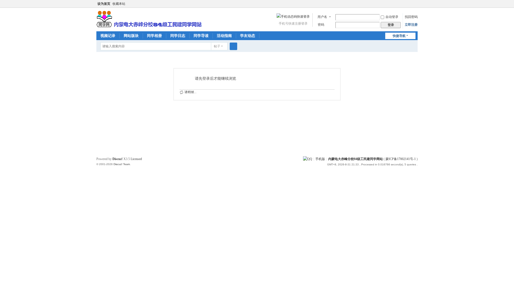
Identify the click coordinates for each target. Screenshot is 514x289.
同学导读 (201, 36)
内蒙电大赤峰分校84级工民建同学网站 (355, 159)
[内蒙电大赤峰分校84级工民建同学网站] (149, 18)
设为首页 (103, 4)
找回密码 (411, 17)
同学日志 (177, 36)
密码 (321, 24)
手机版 (320, 159)
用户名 (322, 17)
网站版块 (131, 36)
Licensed (136, 159)
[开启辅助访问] (410, 3)
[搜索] (233, 46)
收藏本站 (118, 4)
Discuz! (117, 159)
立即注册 (411, 24)
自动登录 (392, 17)
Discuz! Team (122, 164)
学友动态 (247, 36)
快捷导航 (399, 36)
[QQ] (307, 159)
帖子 (217, 46)
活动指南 (224, 36)
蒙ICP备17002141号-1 (401, 159)
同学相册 (154, 36)
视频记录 (107, 36)
